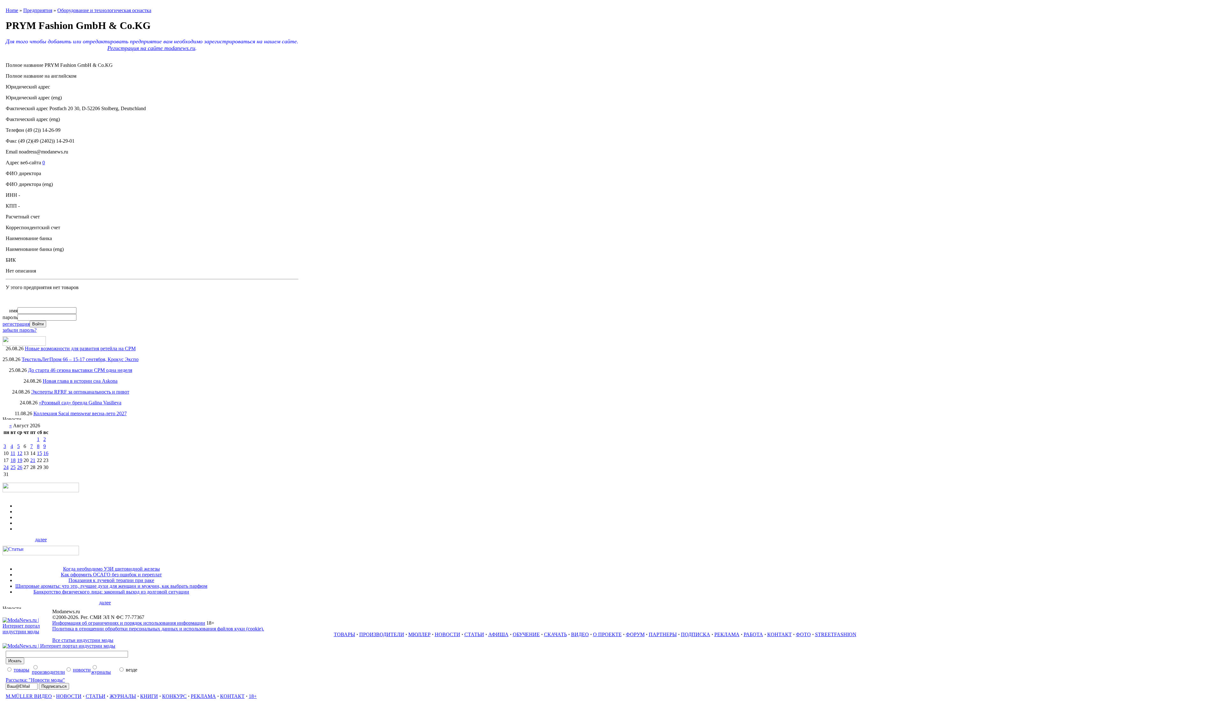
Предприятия (37, 10)
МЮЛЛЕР (419, 634)
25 (13, 467)
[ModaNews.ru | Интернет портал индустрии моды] (27, 631)
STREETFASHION (835, 634)
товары (21, 669)
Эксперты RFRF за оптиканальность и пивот (80, 392)
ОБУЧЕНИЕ (526, 634)
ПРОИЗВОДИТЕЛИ (381, 634)
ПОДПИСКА (695, 634)
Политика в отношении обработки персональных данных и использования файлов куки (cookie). (158, 628)
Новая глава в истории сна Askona (80, 381)
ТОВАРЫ (344, 634)
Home (12, 10)
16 (45, 453)
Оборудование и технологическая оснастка (104, 10)
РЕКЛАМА (727, 634)
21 (32, 460)
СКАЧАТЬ (555, 634)
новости (82, 669)
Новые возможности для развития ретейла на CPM (80, 348)
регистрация (16, 324)
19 (19, 460)
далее (41, 539)
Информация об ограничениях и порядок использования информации (128, 623)
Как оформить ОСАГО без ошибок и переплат (111, 574)
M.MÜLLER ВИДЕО (29, 696)
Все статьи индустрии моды (82, 640)
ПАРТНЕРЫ (663, 634)
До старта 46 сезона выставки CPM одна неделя (80, 370)
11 (13, 453)
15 (39, 453)
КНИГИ (149, 696)
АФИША (498, 634)
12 (19, 453)
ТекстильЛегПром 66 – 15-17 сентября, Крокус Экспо (80, 359)
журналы (101, 672)
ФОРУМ (635, 634)
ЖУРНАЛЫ (123, 696)
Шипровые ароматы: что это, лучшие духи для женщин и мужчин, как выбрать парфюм (111, 586)
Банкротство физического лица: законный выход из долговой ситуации (111, 591)
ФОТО (803, 634)
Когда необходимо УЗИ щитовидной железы (111, 569)
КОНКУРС (174, 696)
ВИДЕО (580, 634)
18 (13, 460)
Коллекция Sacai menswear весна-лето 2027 (80, 413)
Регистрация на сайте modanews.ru (151, 48)
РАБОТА (753, 634)
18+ (253, 696)
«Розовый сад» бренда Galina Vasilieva (80, 402)
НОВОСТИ (447, 634)
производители (48, 672)
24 (6, 467)
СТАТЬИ (474, 634)
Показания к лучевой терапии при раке (111, 580)
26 (19, 467)
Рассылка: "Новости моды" (35, 680)
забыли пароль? (20, 330)
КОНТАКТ (779, 634)
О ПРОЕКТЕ (607, 634)
